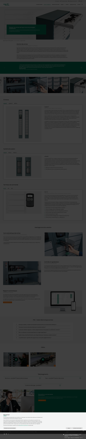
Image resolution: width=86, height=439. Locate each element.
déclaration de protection (23, 425)
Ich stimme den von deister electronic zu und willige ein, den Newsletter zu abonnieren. (73, 435)
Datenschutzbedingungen (73, 434)
